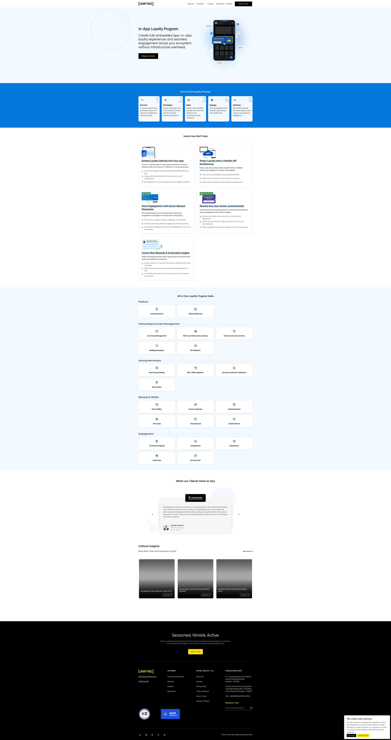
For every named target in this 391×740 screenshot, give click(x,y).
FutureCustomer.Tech (175, 677)
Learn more (351, 735)
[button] (243, 4)
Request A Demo (203, 701)
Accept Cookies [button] (363, 735)
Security (200, 681)
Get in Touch (201, 696)
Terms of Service (203, 691)
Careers (170, 686)
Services (170, 681)
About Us (200, 677)
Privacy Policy (201, 686)
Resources (171, 691)
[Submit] (251, 708)
